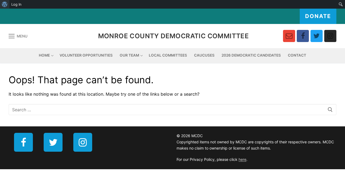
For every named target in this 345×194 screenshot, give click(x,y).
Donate (318, 16)
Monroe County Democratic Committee (173, 36)
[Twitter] (316, 36)
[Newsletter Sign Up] (289, 36)
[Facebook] (303, 36)
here (242, 159)
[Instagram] (330, 36)
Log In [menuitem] (16, 4)
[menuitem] (4, 4)
